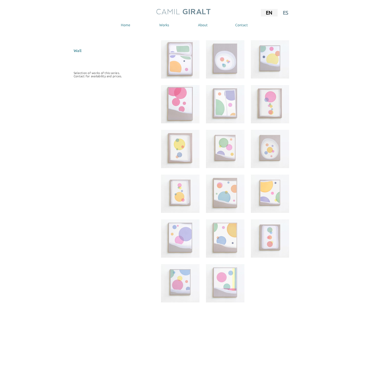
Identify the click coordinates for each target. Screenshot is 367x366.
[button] (164, 25)
